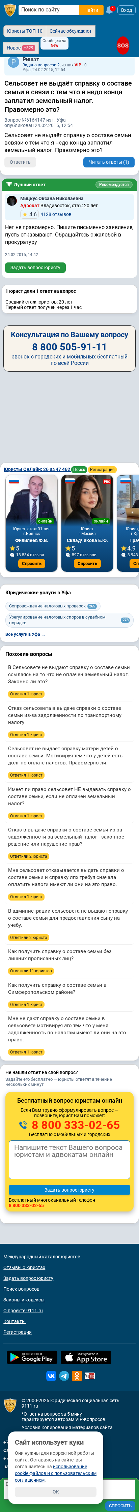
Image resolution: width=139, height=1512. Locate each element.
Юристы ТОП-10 (25, 31)
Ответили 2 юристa (28, 856)
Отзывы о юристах (24, 1267)
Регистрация (102, 469)
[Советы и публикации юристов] (10, 10)
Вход (126, 10)
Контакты (14, 1321)
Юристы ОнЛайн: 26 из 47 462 (37, 469)
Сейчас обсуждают (71, 31)
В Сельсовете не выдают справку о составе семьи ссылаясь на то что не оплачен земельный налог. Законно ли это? (69, 674)
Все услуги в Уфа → (25, 634)
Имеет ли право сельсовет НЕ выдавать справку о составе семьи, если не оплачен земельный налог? (69, 796)
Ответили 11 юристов (31, 971)
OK (56, 1491)
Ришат (31, 59)
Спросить (31, 563)
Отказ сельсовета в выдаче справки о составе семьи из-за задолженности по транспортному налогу (64, 715)
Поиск (79, 469)
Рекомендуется (114, 184)
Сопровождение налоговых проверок (52, 605)
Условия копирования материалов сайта (67, 1427)
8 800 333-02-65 (74, 1125)
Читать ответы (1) (109, 162)
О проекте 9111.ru (23, 1310)
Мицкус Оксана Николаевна (52, 198)
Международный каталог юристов (41, 1256)
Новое (20, 48)
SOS (122, 45)
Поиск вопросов (21, 1289)
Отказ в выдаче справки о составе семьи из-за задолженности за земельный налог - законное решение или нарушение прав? (66, 837)
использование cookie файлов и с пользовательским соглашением (55, 1473)
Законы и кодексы (24, 1299)
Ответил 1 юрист (26, 694)
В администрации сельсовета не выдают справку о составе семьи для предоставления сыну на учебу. (68, 918)
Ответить (20, 162)
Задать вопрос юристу (35, 267)
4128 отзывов (50, 214)
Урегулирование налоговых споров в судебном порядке (69, 620)
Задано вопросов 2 (41, 65)
